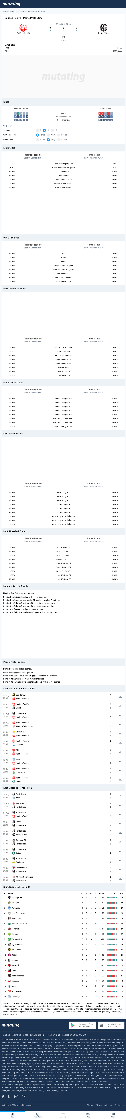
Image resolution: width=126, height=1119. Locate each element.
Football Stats (8, 11)
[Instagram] (18, 1096)
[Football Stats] (11, 4)
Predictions (38, 1117)
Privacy (99, 1105)
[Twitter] (11, 1096)
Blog (88, 1117)
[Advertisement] (63, 76)
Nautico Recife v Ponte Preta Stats (30, 11)
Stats (12, 1117)
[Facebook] (5, 1096)
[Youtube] (25, 1096)
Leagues (63, 1117)
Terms (90, 1105)
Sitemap (108, 1105)
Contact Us (119, 1105)
